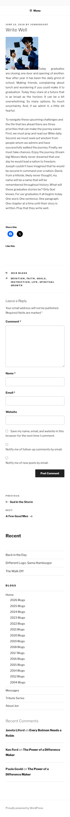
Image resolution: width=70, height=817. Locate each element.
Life (35, 282)
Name (10, 373)
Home (10, 595)
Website (11, 412)
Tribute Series (15, 698)
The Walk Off (15, 571)
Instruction (20, 282)
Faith (31, 278)
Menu (37, 10)
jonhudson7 (39, 24)
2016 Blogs (17, 659)
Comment (13, 321)
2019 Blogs (17, 641)
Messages (12, 690)
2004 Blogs (17, 682)
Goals (41, 278)
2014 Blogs (17, 670)
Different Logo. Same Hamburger (29, 563)
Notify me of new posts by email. (27, 463)
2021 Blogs (17, 629)
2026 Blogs (17, 600)
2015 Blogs (17, 665)
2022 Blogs (17, 623)
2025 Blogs (17, 606)
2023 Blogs (17, 617)
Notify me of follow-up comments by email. (34, 449)
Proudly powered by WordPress (24, 808)
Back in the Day (16, 555)
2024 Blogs (17, 612)
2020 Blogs (17, 635)
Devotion (18, 278)
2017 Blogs (17, 653)
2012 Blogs (17, 676)
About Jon (12, 706)
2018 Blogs (19, 273)
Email (10, 392)
